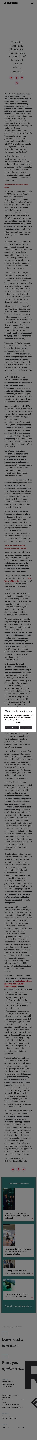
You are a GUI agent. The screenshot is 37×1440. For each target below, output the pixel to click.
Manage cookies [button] (26, 728)
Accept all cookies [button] (12, 728)
